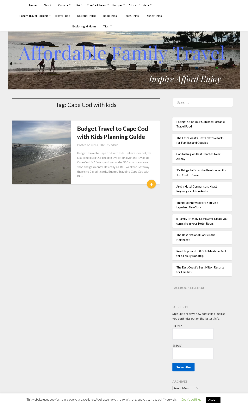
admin (114, 145)
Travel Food (62, 15)
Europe (117, 5)
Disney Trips (154, 15)
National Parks (86, 15)
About (47, 5)
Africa (132, 5)
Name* (177, 326)
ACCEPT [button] (213, 399)
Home (33, 5)
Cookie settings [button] (191, 399)
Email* (177, 345)
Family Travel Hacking (33, 15)
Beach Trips (131, 15)
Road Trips (110, 15)
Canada (63, 5)
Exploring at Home (84, 26)
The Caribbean (96, 5)
